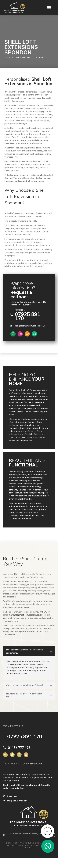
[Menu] (49, 7)
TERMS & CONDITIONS (29, 845)
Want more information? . (22, 290)
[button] (29, 651)
